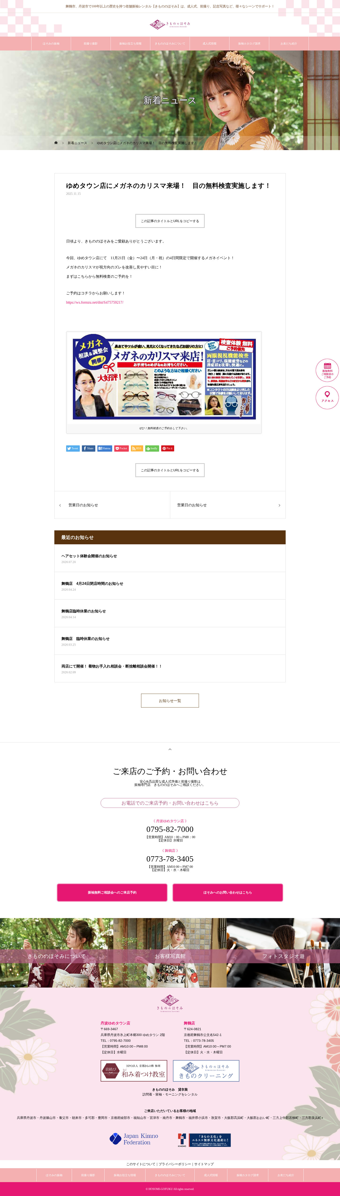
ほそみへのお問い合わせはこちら (228, 892)
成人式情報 (209, 43)
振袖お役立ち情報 (130, 43)
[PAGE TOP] (170, 749)
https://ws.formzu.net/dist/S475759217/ (94, 302)
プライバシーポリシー (175, 1164)
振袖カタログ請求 (249, 43)
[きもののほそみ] (170, 24)
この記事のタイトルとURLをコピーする (170, 221)
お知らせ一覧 (170, 701)
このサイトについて (140, 1164)
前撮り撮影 (91, 43)
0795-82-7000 (170, 829)
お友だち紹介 (289, 43)
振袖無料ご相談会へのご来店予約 (112, 892)
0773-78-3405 (170, 858)
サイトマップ (204, 1164)
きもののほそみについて (170, 43)
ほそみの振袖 (51, 43)
